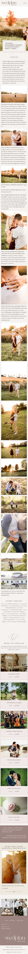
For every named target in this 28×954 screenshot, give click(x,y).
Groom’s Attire (4, 603)
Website (10, 677)
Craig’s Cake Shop (16, 606)
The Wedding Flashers (14, 703)
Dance (10, 615)
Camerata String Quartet (8, 620)
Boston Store (18, 618)
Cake (10, 605)
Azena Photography (21, 622)
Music (18, 607)
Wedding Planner (16, 611)
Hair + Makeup (22, 603)
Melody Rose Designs (17, 610)
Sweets (25, 609)
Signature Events (14, 674)
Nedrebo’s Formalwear (13, 604)
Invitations (8, 613)
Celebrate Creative (16, 952)
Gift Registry (12, 617)
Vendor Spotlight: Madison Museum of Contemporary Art (12, 886)
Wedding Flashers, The (11, 608)
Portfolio (17, 677)
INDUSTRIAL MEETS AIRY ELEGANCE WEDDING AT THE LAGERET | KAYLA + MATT (14, 837)
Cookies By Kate (7, 612)
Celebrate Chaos (14, 614)
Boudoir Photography (12, 621)
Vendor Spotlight (5, 889)
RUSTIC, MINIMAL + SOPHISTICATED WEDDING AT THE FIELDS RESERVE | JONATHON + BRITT (12, 830)
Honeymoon (18, 619)
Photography (24, 605)
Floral (11, 609)
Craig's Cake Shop (14, 817)
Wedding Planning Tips (14, 57)
